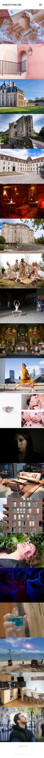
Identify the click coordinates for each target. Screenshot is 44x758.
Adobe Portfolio (26, 754)
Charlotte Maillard (12, 4)
